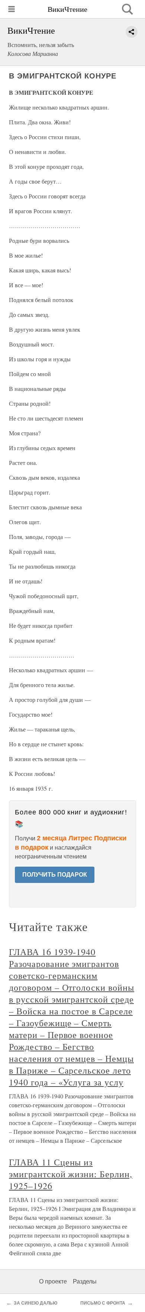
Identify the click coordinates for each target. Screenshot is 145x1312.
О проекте (53, 1281)
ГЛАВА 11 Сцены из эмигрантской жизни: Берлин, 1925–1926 (70, 1174)
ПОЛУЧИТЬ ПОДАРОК (54, 874)
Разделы (85, 1281)
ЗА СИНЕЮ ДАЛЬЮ (35, 1303)
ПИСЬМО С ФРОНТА (102, 1303)
